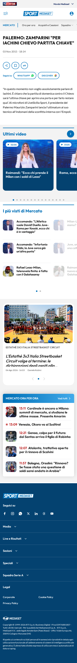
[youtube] (52, 513)
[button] (38, 13)
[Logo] (38, 13)
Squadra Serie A (13, 575)
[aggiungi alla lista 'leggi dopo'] (15, 65)
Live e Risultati (12, 538)
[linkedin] (36, 513)
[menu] (5, 13)
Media (7, 526)
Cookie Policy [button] (45, 597)
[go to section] (70, 133)
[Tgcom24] (10, 4)
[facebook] (4, 513)
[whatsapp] (20, 513)
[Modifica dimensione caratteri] (24, 65)
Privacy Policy (10, 603)
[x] (28, 513)
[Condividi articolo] (6, 65)
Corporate (9, 597)
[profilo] (71, 13)
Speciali (8, 563)
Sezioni (7, 550)
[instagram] (12, 513)
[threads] (44, 513)
